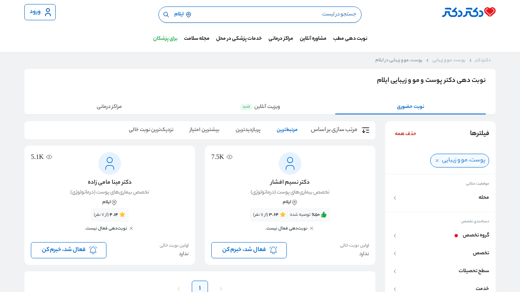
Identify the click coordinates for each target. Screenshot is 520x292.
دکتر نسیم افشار (290, 183)
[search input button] (166, 14)
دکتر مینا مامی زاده (109, 183)
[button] (440, 198)
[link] (290, 224)
